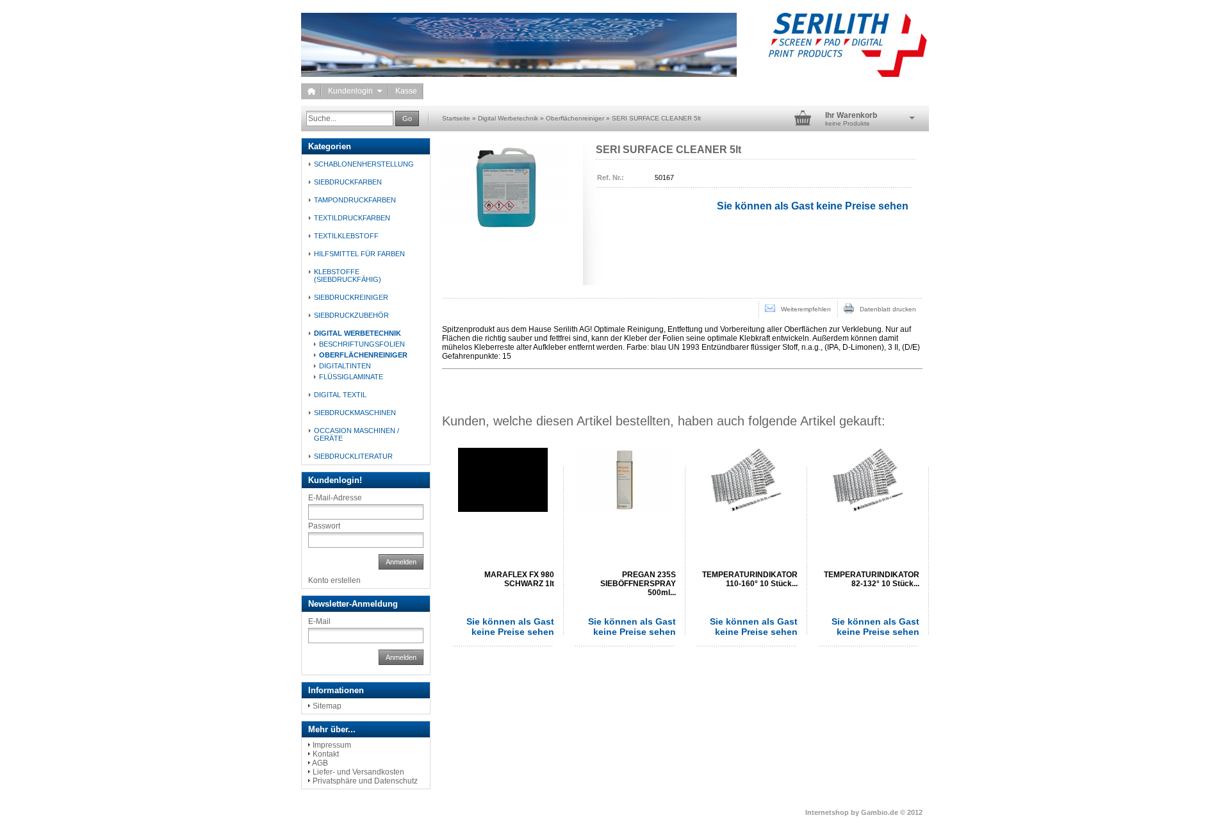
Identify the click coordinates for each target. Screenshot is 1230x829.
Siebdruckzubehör (351, 315)
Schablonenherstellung (364, 164)
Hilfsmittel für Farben (359, 254)
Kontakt (326, 754)
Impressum (332, 745)
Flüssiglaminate (351, 377)
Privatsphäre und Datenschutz (365, 780)
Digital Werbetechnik (508, 118)
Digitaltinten (345, 366)
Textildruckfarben (352, 218)
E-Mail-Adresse (335, 497)
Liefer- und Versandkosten (358, 771)
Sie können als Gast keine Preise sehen (510, 626)
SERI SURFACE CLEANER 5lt (656, 118)
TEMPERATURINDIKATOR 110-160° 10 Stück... (750, 579)
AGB (320, 763)
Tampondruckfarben (355, 200)
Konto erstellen (334, 580)
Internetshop (827, 812)
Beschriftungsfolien (362, 344)
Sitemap (327, 706)
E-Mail (319, 621)
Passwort (324, 525)
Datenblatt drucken (885, 309)
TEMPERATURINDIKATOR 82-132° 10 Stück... (871, 579)
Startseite (456, 118)
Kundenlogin (355, 90)
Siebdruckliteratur (353, 456)
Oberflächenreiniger (575, 118)
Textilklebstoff (346, 236)
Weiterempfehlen (803, 309)
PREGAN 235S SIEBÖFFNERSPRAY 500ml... (638, 583)
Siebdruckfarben (348, 182)
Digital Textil (340, 394)
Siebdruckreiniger (351, 297)
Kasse (406, 90)
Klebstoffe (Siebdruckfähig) (347, 275)
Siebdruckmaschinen (355, 412)
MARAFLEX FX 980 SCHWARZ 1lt (519, 579)
